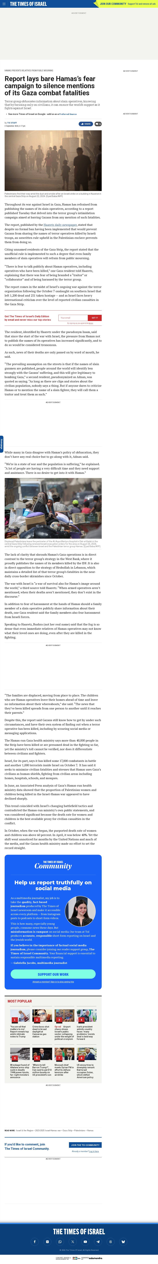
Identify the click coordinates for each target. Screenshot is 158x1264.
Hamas (90, 1130)
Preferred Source (68, 114)
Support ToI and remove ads (142, 4)
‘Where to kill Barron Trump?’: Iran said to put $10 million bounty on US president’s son (42, 1070)
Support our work (53, 974)
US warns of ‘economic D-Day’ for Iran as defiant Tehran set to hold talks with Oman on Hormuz (23, 1230)
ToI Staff (12, 123)
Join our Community (113, 3)
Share (88, 124)
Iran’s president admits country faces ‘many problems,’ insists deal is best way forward (86, 1032)
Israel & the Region (24, 1130)
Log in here (94, 1151)
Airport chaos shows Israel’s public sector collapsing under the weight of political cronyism (64, 1032)
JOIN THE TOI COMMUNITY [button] (85, 1145)
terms (91, 323)
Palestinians (79, 1130)
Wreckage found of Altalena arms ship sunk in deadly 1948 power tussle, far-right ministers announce (19, 1071)
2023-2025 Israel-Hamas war (48, 1130)
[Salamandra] (95, 1258)
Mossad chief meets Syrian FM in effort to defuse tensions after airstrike (64, 1070)
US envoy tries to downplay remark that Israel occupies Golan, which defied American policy (85, 1071)
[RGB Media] (77, 1258)
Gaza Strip (67, 1130)
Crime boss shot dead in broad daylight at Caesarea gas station (40, 1031)
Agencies (11, 1238)
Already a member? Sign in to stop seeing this (53, 981)
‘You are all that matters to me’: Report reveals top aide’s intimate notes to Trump (19, 1031)
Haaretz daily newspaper (60, 225)
